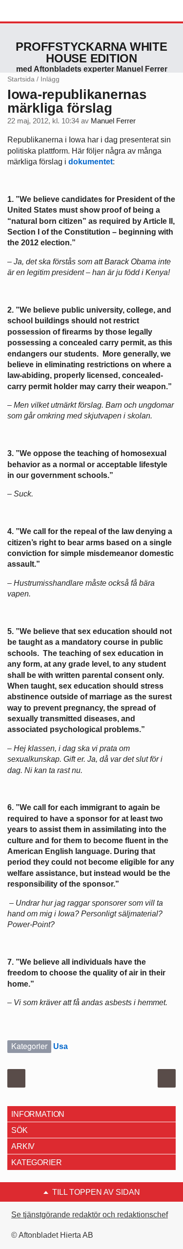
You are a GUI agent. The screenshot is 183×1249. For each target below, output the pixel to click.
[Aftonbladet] (44, 11)
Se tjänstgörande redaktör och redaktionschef (89, 1214)
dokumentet (90, 162)
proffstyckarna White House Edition (91, 52)
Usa (60, 1046)
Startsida (21, 79)
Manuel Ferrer (113, 121)
